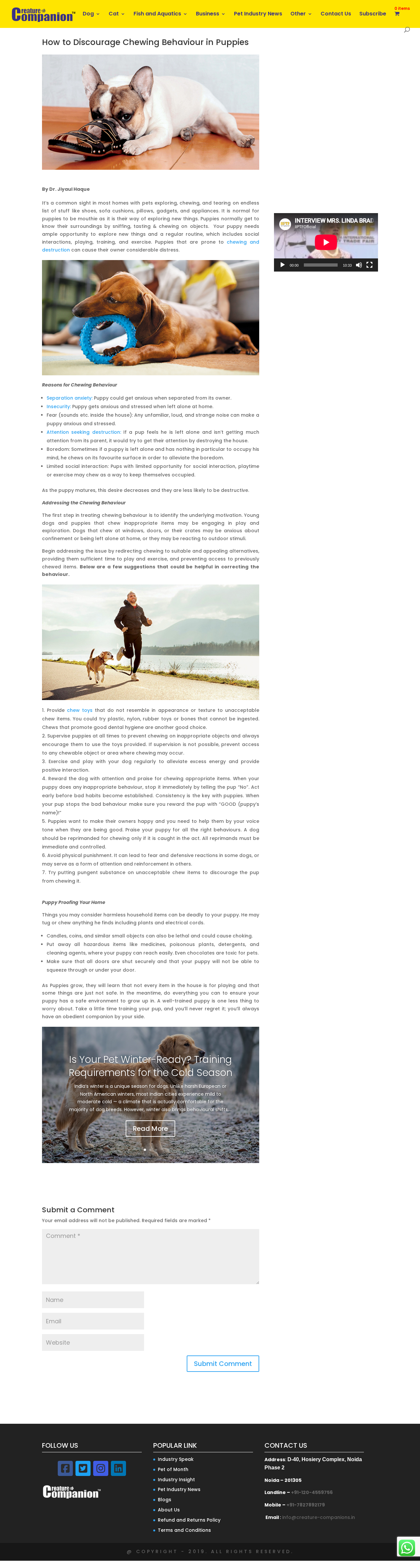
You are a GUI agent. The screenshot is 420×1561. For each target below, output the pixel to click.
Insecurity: (59, 406)
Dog (88, 14)
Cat (114, 14)
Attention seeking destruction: (84, 432)
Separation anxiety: (70, 398)
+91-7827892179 (305, 1505)
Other (298, 14)
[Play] (282, 265)
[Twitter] (83, 1468)
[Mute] (359, 265)
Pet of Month (173, 1469)
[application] (326, 242)
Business (207, 14)
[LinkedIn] (118, 1468)
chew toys (80, 710)
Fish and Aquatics (157, 14)
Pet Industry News (258, 14)
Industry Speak (176, 1459)
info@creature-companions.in (318, 1517)
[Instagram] (100, 1468)
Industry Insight (176, 1479)
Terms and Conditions (184, 1530)
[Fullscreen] (369, 265)
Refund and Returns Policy (189, 1520)
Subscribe (372, 14)
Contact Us (336, 14)
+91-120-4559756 (312, 1492)
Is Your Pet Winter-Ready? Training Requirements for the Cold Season (150, 1066)
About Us (169, 1509)
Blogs (164, 1499)
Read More (150, 1128)
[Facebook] (65, 1468)
